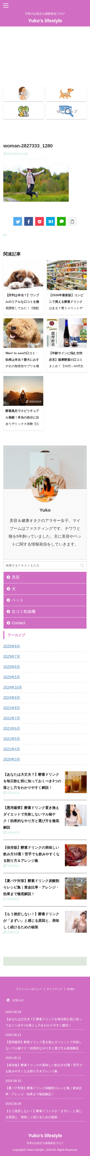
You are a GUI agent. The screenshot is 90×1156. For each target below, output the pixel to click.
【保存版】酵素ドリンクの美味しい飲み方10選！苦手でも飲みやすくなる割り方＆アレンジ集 (31, 854)
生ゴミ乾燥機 (23, 611)
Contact (45, 30)
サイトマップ (45, 51)
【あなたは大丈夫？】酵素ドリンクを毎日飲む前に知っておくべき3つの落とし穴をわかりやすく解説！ (32, 781)
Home (45, 37)
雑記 (45, 79)
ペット (18, 600)
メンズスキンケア (45, 65)
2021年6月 (11, 728)
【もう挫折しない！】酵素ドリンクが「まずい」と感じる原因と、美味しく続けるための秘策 (31, 920)
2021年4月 (11, 749)
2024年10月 (12, 687)
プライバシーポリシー (45, 58)
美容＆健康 (45, 72)
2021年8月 (11, 708)
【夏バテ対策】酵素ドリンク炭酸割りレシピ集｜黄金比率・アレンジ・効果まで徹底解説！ (31, 887)
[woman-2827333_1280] (50, 221)
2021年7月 (11, 718)
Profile (45, 44)
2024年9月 (11, 698)
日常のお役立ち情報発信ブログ (45, 1143)
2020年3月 (11, 759)
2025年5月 (11, 677)
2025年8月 (11, 646)
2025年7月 (11, 656)
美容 (16, 577)
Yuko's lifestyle (45, 20)
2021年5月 (11, 739)
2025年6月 (11, 667)
